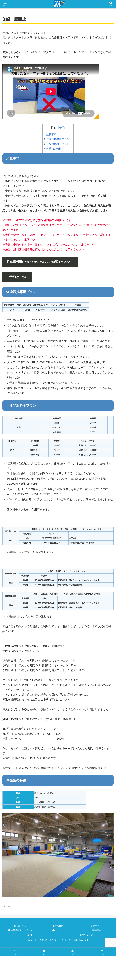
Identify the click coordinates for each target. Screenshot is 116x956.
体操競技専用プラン (58, 139)
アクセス (59, 930)
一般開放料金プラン (56, 143)
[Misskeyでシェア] (96, 830)
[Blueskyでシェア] (71, 830)
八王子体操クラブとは (21, 930)
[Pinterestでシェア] (32, 847)
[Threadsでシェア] (45, 839)
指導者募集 (96, 930)
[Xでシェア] (19, 830)
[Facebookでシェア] (19, 839)
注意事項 (50, 134)
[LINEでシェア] (96, 839)
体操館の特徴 (53, 148)
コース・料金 (20, 926)
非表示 (61, 127)
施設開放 (58, 926)
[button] (107, 610)
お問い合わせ (86, 935)
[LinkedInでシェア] (58, 847)
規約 (29, 935)
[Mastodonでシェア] (45, 830)
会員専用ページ (96, 926)
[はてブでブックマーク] (71, 839)
